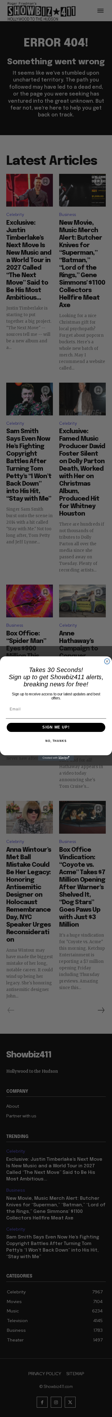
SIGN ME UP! (55, 727)
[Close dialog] (107, 661)
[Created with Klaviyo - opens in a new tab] (56, 758)
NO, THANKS (56, 741)
